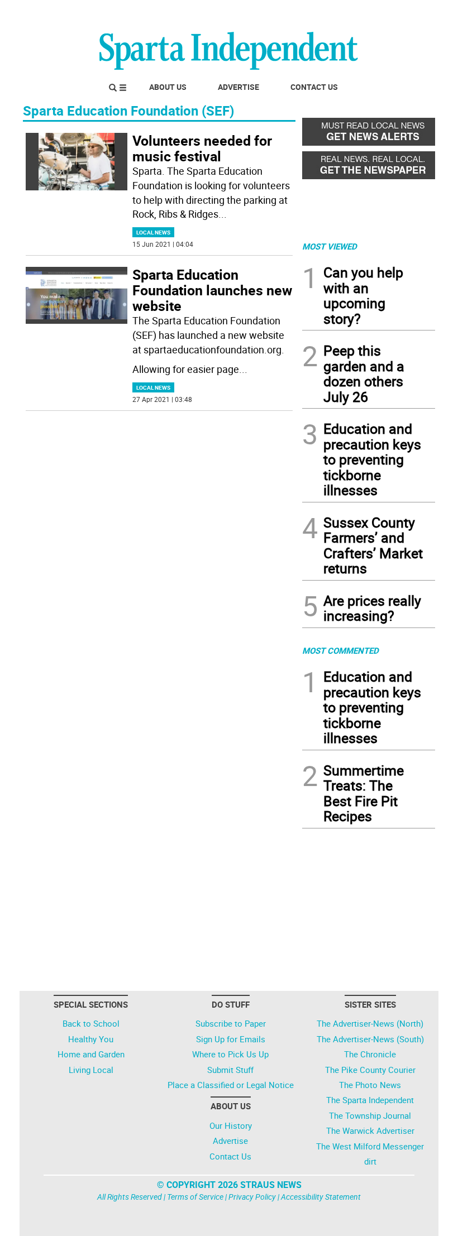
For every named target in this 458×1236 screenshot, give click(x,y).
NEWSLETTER (345, 12)
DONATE (408, 12)
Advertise (238, 87)
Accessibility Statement (321, 1196)
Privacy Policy (252, 1196)
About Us (168, 87)
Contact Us (314, 87)
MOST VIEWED (329, 246)
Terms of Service (195, 1196)
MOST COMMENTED (340, 650)
